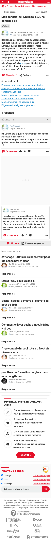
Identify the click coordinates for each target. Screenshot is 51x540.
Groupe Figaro (23, 508)
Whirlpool (5, 26)
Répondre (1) (11, 75)
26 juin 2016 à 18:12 (17, 129)
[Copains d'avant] (13, 531)
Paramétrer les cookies (30, 505)
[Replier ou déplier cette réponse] (48, 120)
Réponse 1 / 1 (7, 120)
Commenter (11, 151)
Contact (10, 503)
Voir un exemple (41, 475)
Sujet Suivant (41, 12)
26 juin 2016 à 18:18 (30, 35)
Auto (5, 479)
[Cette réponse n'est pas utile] (29, 151)
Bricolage (7, 483)
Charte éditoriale (33, 500)
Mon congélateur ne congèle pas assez (20, 95)
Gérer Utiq (44, 505)
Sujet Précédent (11, 12)
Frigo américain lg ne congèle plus (18, 105)
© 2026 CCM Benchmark (39, 508)
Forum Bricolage (22, 6)
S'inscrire (25, 455)
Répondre (14, 243)
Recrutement (39, 503)
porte (23, 63)
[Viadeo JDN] (38, 531)
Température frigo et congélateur (17, 98)
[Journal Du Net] (13, 525)
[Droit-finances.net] (38, 525)
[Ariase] (13, 536)
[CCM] (38, 520)
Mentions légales (10, 508)
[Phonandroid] (38, 537)
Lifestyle (7, 475)
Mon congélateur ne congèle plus (17, 102)
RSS (30, 503)
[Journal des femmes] (13, 520)
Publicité (44, 500)
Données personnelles (12, 505)
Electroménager (39, 6)
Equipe (22, 500)
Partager (27, 75)
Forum (9, 6)
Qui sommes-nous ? (11, 500)
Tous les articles (21, 503)
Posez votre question (34, 243)
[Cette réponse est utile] (21, 151)
